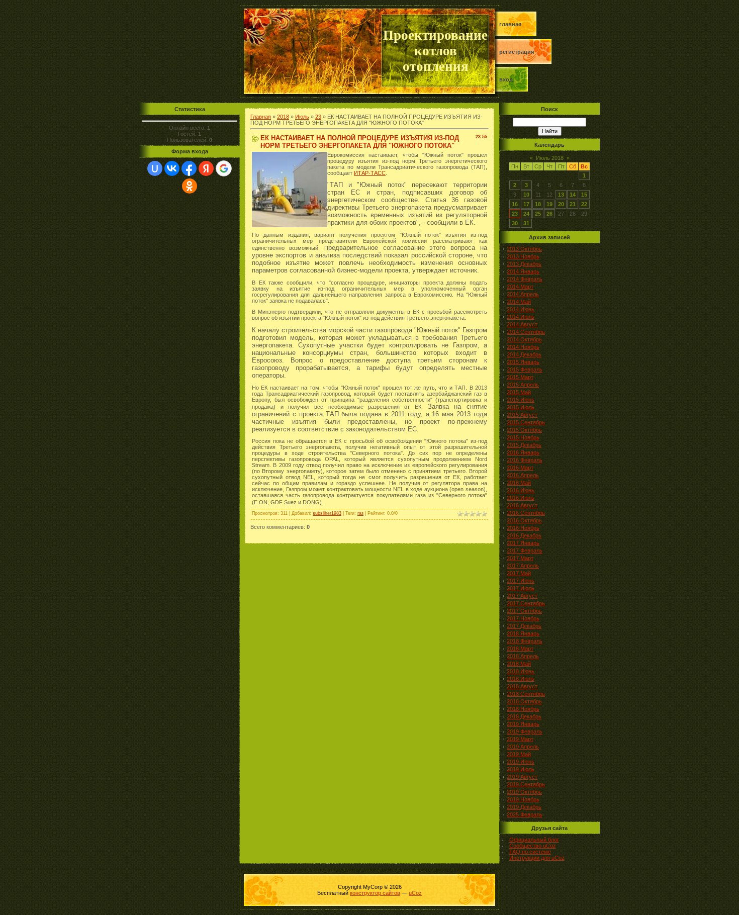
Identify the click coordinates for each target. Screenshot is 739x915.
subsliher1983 (327, 513)
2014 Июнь (520, 309)
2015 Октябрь (524, 430)
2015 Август (522, 415)
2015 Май (519, 392)
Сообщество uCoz (532, 846)
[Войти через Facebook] (189, 168)
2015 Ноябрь (523, 437)
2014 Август (522, 324)
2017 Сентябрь (526, 603)
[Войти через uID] (154, 168)
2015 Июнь (520, 400)
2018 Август (522, 686)
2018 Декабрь (524, 716)
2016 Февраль (524, 460)
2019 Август (522, 777)
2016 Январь (523, 452)
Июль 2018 (550, 158)
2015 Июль (520, 407)
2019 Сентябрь (526, 784)
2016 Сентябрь (526, 513)
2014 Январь (523, 271)
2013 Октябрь (524, 249)
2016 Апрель (523, 475)
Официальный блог (534, 840)
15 (584, 195)
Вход (506, 79)
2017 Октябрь (524, 611)
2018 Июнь (520, 671)
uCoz (415, 893)
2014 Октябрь (524, 339)
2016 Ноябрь (523, 528)
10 (526, 195)
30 (515, 223)
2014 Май (519, 302)
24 (526, 214)
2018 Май (519, 664)
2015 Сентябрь (526, 422)
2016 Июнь (520, 490)
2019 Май (519, 754)
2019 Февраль (524, 731)
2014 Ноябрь (523, 347)
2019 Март (520, 739)
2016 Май (519, 483)
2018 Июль (520, 679)
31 (526, 223)
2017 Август (522, 596)
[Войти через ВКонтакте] (171, 168)
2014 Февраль (524, 279)
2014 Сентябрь (526, 332)
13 (561, 195)
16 (515, 204)
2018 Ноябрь (523, 709)
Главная (510, 24)
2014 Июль (520, 317)
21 (573, 204)
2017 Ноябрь (523, 618)
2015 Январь (523, 362)
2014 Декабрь (524, 354)
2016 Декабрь (524, 535)
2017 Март (520, 558)
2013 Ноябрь (523, 256)
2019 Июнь (520, 762)
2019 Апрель (523, 747)
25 (538, 214)
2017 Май (519, 573)
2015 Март (520, 377)
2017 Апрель (523, 566)
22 (584, 204)
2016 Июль (520, 498)
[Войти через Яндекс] (206, 168)
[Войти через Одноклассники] (189, 186)
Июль (302, 117)
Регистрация (516, 52)
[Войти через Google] (224, 168)
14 (573, 195)
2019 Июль (520, 769)
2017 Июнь (520, 581)
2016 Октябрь (524, 520)
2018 (283, 117)
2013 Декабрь (524, 264)
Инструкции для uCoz (537, 858)
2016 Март (520, 468)
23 (318, 117)
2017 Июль (520, 588)
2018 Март (520, 649)
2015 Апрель (523, 385)
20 (561, 204)
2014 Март (520, 287)
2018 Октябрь (524, 701)
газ (360, 513)
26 (549, 214)
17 (526, 204)
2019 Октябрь (524, 792)
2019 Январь (523, 724)
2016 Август (522, 505)
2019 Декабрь (524, 807)
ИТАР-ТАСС (370, 173)
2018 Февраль (524, 641)
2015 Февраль (524, 370)
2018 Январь (523, 633)
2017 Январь (523, 543)
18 (538, 204)
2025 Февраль (524, 814)
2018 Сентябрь (526, 694)
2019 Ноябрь (523, 799)
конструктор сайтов (375, 893)
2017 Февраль (524, 550)
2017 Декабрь (524, 626)
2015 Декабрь (524, 445)
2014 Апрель (523, 294)
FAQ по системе (530, 852)
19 (549, 204)
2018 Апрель (523, 656)
